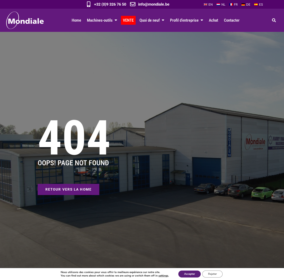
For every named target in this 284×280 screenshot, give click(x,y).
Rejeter (212, 274)
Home (76, 20)
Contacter (232, 20)
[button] (274, 20)
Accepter (189, 274)
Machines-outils (100, 20)
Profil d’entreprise (184, 20)
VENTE (128, 20)
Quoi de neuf (149, 20)
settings (163, 275)
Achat (213, 20)
